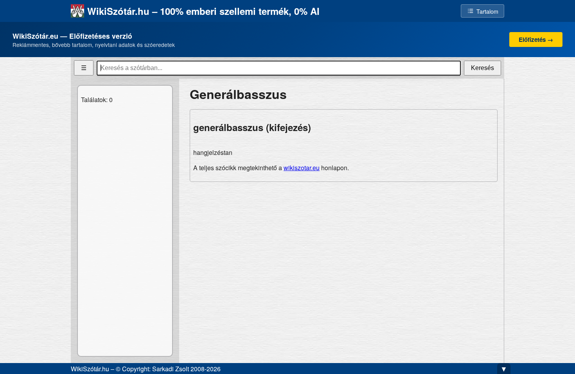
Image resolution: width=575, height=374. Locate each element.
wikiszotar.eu (302, 167)
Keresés (482, 68)
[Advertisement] (344, 243)
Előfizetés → (536, 39)
